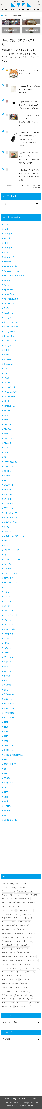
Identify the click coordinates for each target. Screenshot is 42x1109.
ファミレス (8, 620)
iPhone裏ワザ (10, 396)
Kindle (7, 401)
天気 (6, 689)
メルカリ (8, 643)
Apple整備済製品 (11, 299)
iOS (5, 368)
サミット (8, 995)
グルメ (7, 545)
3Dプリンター (10, 257)
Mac (6, 419)
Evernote (24, 887)
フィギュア (8, 624)
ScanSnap (8, 466)
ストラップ (8, 568)
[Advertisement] (21, 847)
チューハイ (9, 887)
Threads (9, 1003)
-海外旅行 (8, 247)
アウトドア (8, 503)
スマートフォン (10, 573)
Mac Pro (23, 949)
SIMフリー (8, 471)
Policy (14, 1099)
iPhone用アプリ (11, 392)
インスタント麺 (11, 984)
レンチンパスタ (11, 980)
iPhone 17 (10, 922)
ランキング (8, 657)
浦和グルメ (8, 745)
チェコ (8, 895)
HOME (5, 16)
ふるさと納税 (9, 629)
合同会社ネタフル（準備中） (28, 1099)
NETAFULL (18, 1103)
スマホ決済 (8, 578)
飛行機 (7, 810)
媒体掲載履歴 (9, 694)
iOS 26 (24, 930)
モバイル (8, 648)
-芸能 (6, 252)
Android (7, 280)
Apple (6, 285)
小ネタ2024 (9, 708)
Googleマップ (10, 340)
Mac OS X (8, 424)
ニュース (7, 601)
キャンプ (9, 976)
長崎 (32, 903)
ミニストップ (9, 906)
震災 (6, 801)
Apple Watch (9, 294)
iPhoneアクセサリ (11, 387)
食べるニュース (10, 820)
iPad (6, 373)
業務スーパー (23, 991)
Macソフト (8, 443)
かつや (32, 956)
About (7, 1099)
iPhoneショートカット (25, 918)
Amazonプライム (11, 271)
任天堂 (7, 675)
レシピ (22, 976)
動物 (6, 680)
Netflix (7, 447)
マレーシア (9, 891)
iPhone (7, 382)
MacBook (8, 429)
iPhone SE (10, 930)
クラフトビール (26, 891)
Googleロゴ (9, 345)
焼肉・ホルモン (10, 764)
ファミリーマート (31, 968)
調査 (6, 787)
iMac (25, 945)
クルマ (7, 541)
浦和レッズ (8, 750)
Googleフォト (10, 336)
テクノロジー (9, 587)
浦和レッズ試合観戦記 (13, 755)
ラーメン (7, 652)
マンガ (7, 638)
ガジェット (8, 531)
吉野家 (21, 960)
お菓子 (7, 527)
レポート (8, 661)
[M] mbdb (32, 1106)
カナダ (21, 883)
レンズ (7, 666)
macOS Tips (9, 438)
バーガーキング (28, 964)
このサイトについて (12, 559)
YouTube (8, 494)
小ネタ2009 (9, 703)
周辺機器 (8, 685)
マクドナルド (9, 634)
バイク (7, 606)
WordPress (9, 489)
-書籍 (6, 243)
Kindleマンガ (9, 410)
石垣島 (7, 778)
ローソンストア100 (27, 972)
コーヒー (8, 554)
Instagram (9, 364)
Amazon (7, 261)
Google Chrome (11, 327)
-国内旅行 (8, 233)
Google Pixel (9, 331)
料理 (6, 722)
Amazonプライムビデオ (14, 275)
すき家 (34, 960)
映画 (6, 731)
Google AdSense (11, 322)
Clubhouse (9, 303)
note (6, 452)
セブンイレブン (10, 582)
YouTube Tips (26, 999)
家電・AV (8, 699)
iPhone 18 (25, 922)
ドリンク (8, 596)
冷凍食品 (27, 984)
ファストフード (10, 615)
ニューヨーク (22, 895)
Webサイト (9, 485)
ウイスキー (9, 903)
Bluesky (23, 1003)
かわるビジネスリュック (14, 536)
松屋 (7, 956)
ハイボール (8, 610)
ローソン (8, 671)
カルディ (8, 987)
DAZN (6, 308)
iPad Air (35, 933)
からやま (8, 960)
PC (5, 457)
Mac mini (9, 949)
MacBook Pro (11, 945)
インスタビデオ (10, 513)
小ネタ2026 (9, 717)
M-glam (23, 1106)
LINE (6, 415)
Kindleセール (9, 406)
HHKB (6, 350)
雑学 (6, 792)
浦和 (6, 741)
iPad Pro (21, 933)
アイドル (7, 499)
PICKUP (9, 910)
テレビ (7, 592)
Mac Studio (10, 953)
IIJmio (6, 354)
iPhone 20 (23, 926)
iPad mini (9, 937)
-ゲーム (7, 224)
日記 (6, 727)
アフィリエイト (10, 508)
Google (7, 317)
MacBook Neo (23, 899)
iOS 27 (8, 933)
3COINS (8, 991)
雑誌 (6, 796)
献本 (6, 773)
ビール (8, 883)
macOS (7, 434)
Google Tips (10, 999)
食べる (7, 815)
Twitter (7, 475)
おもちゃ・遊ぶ (10, 522)
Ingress (7, 359)
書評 (6, 736)
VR (5, 480)
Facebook (8, 313)
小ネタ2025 (9, 713)
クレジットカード (11, 550)
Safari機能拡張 (10, 461)
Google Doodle (24, 995)
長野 (36, 895)
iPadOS (7, 378)
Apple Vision (9, 289)
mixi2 (35, 1003)
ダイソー (22, 987)
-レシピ (7, 229)
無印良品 (8, 759)
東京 (22, 903)
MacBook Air (25, 941)
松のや (19, 956)
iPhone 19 (9, 926)
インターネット (10, 517)
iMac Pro (24, 953)
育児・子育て (9, 782)
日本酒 (8, 899)
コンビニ (8, 564)
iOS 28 (23, 906)
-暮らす (7, 238)
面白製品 (8, 806)
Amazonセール (10, 266)
